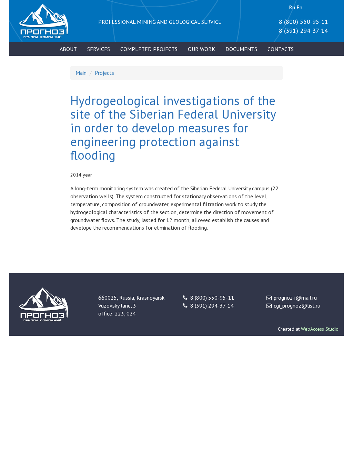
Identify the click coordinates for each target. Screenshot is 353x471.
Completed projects (149, 49)
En (299, 7)
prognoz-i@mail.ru (295, 297)
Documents (241, 49)
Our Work (201, 49)
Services (98, 49)
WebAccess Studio (320, 329)
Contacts (281, 49)
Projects (104, 72)
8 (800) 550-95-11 (303, 22)
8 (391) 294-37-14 (303, 30)
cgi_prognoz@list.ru (297, 305)
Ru (292, 7)
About (68, 49)
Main (81, 72)
